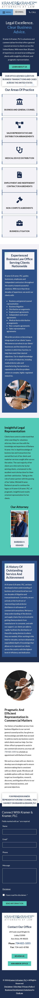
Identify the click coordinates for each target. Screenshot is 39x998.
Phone (5, 852)
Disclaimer (6, 889)
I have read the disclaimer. (17, 895)
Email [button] (21, 12)
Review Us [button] (19, 956)
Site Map (17, 987)
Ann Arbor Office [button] (19, 963)
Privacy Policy (28, 987)
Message (6, 865)
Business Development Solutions (18, 990)
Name (4, 826)
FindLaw (19, 993)
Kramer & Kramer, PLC (18, 980)
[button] (6, 12)
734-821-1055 (10, 752)
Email (5, 839)
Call (32, 12)
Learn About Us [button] (19, 67)
